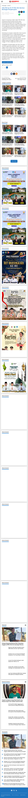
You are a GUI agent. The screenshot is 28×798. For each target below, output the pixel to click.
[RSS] (16, 74)
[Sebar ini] (19, 12)
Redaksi (2, 796)
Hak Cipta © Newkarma (5, 795)
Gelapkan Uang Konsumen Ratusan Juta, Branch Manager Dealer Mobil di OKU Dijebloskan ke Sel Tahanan (7, 116)
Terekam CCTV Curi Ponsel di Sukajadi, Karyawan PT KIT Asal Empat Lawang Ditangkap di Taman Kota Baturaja (16, 654)
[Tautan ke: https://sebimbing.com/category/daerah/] (25, 682)
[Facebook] (11, 74)
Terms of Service (15, 794)
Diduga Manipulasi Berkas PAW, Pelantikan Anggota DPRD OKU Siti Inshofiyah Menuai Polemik (20, 116)
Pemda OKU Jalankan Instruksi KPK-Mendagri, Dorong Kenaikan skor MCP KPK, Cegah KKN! (20, 105)
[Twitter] (14, 74)
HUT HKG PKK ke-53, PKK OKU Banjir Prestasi (20, 78)
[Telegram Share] (24, 12)
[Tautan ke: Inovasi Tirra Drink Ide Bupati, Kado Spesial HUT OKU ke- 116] (4, 662)
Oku (9, 13)
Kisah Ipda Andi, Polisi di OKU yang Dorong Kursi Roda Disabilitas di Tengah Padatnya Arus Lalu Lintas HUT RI (7, 105)
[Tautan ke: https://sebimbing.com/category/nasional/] (25, 625)
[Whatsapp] (19, 15)
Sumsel (3, 14)
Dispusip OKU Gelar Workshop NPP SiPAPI (6, 78)
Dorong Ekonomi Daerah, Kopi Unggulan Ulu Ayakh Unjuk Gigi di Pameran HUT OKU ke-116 (15, 754)
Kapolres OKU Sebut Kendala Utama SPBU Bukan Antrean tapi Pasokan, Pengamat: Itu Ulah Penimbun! (16, 648)
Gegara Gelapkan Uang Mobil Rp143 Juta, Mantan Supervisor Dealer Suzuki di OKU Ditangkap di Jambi (7, 93)
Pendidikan (12, 13)
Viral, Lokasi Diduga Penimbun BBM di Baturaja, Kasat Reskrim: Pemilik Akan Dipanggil (14, 780)
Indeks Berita (22, 794)
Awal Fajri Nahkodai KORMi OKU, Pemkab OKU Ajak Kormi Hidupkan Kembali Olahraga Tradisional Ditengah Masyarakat (17, 674)
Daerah (3, 13)
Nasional (6, 13)
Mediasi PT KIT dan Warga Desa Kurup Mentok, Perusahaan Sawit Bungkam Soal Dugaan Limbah (14, 784)
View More (14, 161)
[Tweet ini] (22, 12)
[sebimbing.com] (14, 1)
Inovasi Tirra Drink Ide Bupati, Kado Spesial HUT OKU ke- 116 (16, 661)
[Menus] (2, 1)
